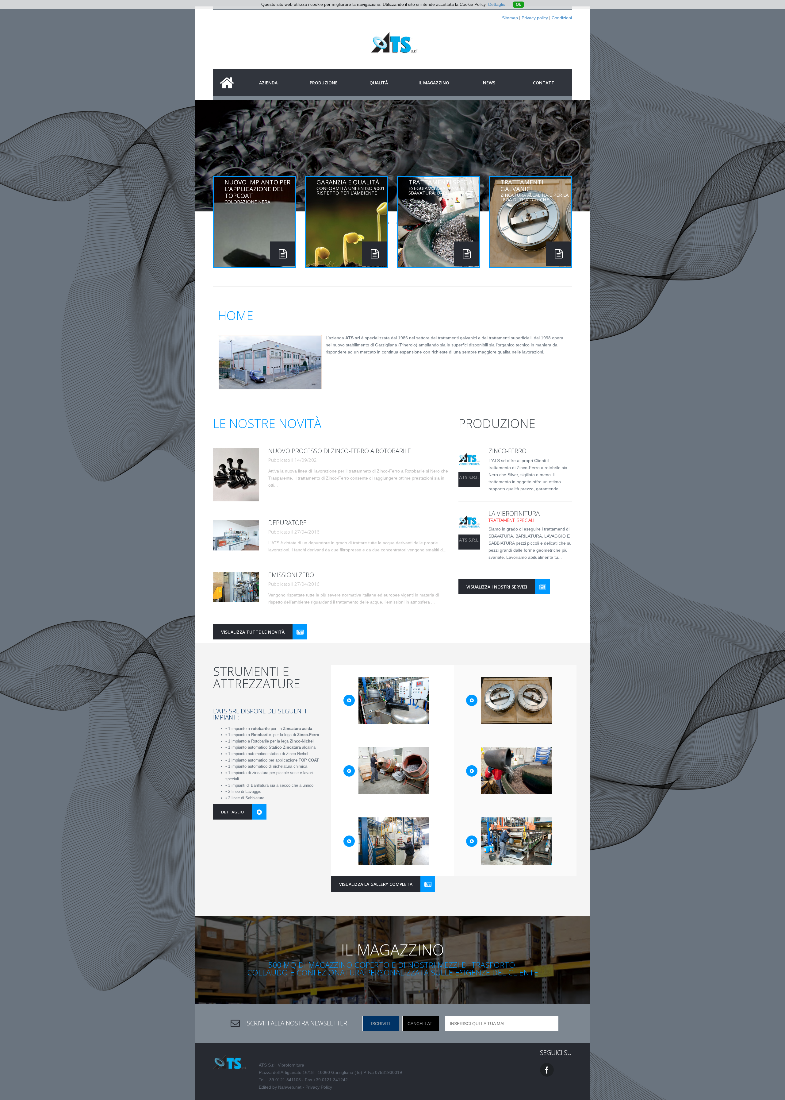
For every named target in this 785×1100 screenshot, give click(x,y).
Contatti (544, 83)
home (227, 82)
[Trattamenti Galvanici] (558, 253)
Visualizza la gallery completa (375, 884)
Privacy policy (535, 17)
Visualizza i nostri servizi (496, 587)
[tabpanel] (392, 159)
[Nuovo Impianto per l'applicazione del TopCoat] (282, 253)
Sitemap (510, 17)
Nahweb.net (289, 1087)
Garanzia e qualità (350, 186)
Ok (518, 4)
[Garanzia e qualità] (374, 253)
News (489, 83)
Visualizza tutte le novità (253, 632)
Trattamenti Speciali (443, 186)
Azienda (268, 83)
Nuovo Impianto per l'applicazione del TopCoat (257, 191)
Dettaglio (496, 4)
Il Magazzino (434, 83)
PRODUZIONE (324, 83)
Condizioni (562, 17)
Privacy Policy (318, 1087)
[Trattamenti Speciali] (466, 253)
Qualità (379, 83)
